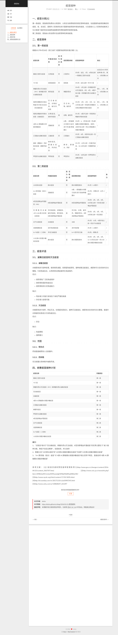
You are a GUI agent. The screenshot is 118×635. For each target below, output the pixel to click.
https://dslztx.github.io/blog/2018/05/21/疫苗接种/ (59, 504)
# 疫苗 (70, 514)
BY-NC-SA (72, 507)
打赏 (70, 493)
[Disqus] (70, 552)
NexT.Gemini (71, 632)
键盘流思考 (103, 519)
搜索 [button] (11, 20)
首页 (11, 10)
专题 (11, 17)
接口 (35, 519)
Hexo (64, 632)
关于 (11, 13)
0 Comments (91, 9)
